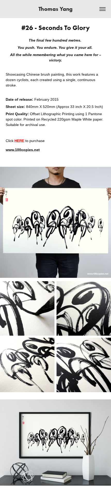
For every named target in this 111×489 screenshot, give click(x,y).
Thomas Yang (55, 8)
